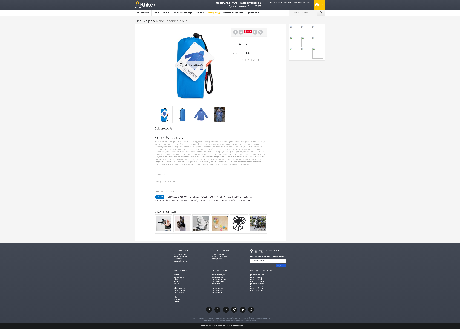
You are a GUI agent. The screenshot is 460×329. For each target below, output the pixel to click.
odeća (232, 200)
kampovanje (178, 301)
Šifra (235, 44)
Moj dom (200, 12)
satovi (176, 297)
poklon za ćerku (217, 292)
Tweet (241, 32)
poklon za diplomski (257, 284)
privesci (176, 286)
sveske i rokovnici (180, 290)
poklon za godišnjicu (257, 290)
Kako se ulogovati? (218, 254)
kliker (145, 4)
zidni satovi (178, 279)
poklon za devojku (218, 275)
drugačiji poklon (198, 200)
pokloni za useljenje (257, 281)
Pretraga (321, 13)
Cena (235, 52)
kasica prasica (179, 292)
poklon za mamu (218, 281)
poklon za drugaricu (219, 279)
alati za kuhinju (179, 277)
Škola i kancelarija (183, 12)
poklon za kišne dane (165, 200)
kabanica (247, 197)
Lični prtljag (214, 12)
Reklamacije (178, 259)
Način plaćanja (217, 259)
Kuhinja (167, 12)
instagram (226, 310)
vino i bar (177, 284)
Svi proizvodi (143, 12)
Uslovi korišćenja (180, 254)
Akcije (156, 12)
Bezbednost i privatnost (182, 256)
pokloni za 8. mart (256, 288)
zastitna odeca (244, 200)
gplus (234, 310)
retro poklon (178, 281)
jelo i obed (177, 295)
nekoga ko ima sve (218, 295)
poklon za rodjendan (177, 197)
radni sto (177, 299)
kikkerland (182, 200)
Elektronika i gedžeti (233, 12)
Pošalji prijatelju (255, 32)
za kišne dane (234, 197)
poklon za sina (217, 290)
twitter (243, 310)
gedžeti (176, 275)
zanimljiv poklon (218, 197)
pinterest (217, 310)
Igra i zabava (253, 12)
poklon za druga (217, 277)
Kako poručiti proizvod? (220, 256)
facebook (209, 310)
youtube (251, 310)
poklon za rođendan (257, 275)
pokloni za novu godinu (258, 286)
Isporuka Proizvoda (180, 261)
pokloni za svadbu (256, 279)
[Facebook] (235, 32)
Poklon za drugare (217, 200)
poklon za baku (217, 286)
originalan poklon (199, 197)
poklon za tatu (217, 284)
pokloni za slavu (256, 277)
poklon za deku (217, 288)
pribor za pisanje (179, 288)
